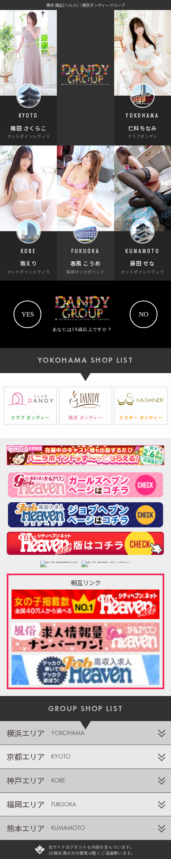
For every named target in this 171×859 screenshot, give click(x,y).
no (143, 314)
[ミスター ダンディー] (141, 405)
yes (27, 314)
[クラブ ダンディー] (30, 405)
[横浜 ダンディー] (85, 405)
